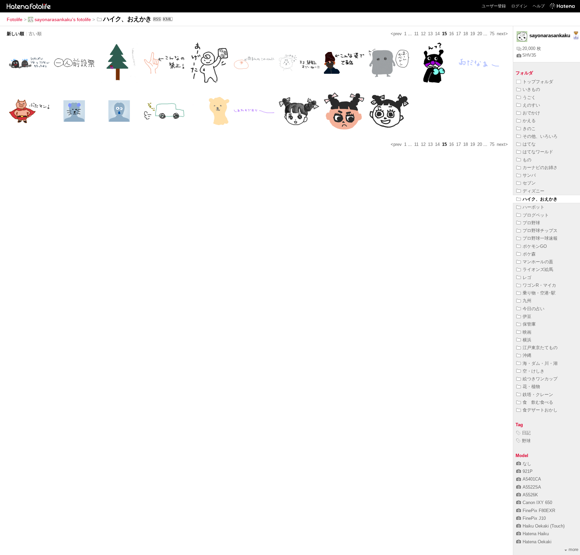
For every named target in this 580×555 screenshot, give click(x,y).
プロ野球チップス (540, 230)
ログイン (519, 6)
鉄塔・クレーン (538, 394)
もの (527, 159)
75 (492, 33)
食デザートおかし (540, 409)
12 (423, 33)
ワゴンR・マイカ (539, 285)
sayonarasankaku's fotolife (63, 19)
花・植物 (531, 386)
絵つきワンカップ (540, 378)
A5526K (530, 494)
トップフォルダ (538, 81)
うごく (529, 97)
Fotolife (14, 19)
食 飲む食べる (538, 402)
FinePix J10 (534, 518)
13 (430, 33)
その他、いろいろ (540, 136)
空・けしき (533, 371)
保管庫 (529, 324)
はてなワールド (538, 151)
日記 (526, 432)
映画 (527, 332)
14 (437, 33)
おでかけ (531, 112)
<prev (396, 33)
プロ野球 (531, 222)
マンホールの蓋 (538, 261)
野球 (526, 440)
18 (465, 33)
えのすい (531, 105)
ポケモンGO (535, 246)
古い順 (35, 33)
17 (458, 33)
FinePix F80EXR (539, 510)
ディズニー (533, 190)
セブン (529, 182)
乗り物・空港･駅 (539, 292)
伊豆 (527, 316)
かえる (529, 120)
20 (479, 33)
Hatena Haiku (536, 533)
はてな (529, 144)
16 (451, 33)
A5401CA (532, 479)
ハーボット (533, 207)
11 (416, 33)
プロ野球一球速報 (540, 238)
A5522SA (532, 487)
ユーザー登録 (494, 6)
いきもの (531, 89)
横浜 (527, 339)
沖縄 (527, 355)
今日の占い (533, 308)
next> (502, 33)
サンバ (529, 175)
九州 (527, 300)
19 (472, 33)
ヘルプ (539, 6)
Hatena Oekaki (537, 541)
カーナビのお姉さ (540, 167)
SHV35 (529, 55)
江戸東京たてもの (540, 347)
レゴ (527, 277)
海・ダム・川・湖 (540, 363)
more (573, 549)
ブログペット (536, 215)
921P (528, 471)
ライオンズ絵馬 (538, 269)
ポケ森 (529, 254)
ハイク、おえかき (540, 199)
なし (527, 463)
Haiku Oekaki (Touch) (544, 526)
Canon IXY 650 (537, 502)
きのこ (529, 128)
